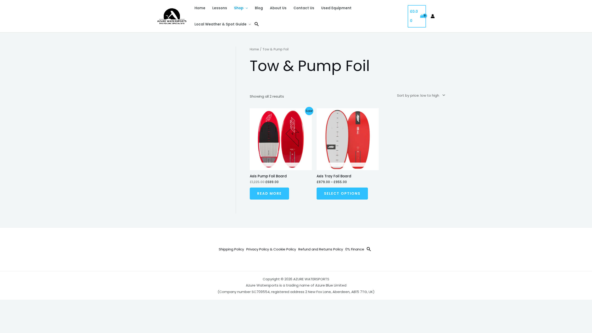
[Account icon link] (433, 16)
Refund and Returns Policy (320, 249)
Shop (239, 8)
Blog (259, 8)
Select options (342, 193)
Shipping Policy (231, 249)
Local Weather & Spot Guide (220, 24)
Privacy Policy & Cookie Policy (271, 249)
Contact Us (303, 8)
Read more (269, 193)
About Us (278, 8)
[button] (256, 24)
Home (199, 8)
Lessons (219, 8)
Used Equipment (336, 8)
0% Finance (354, 249)
